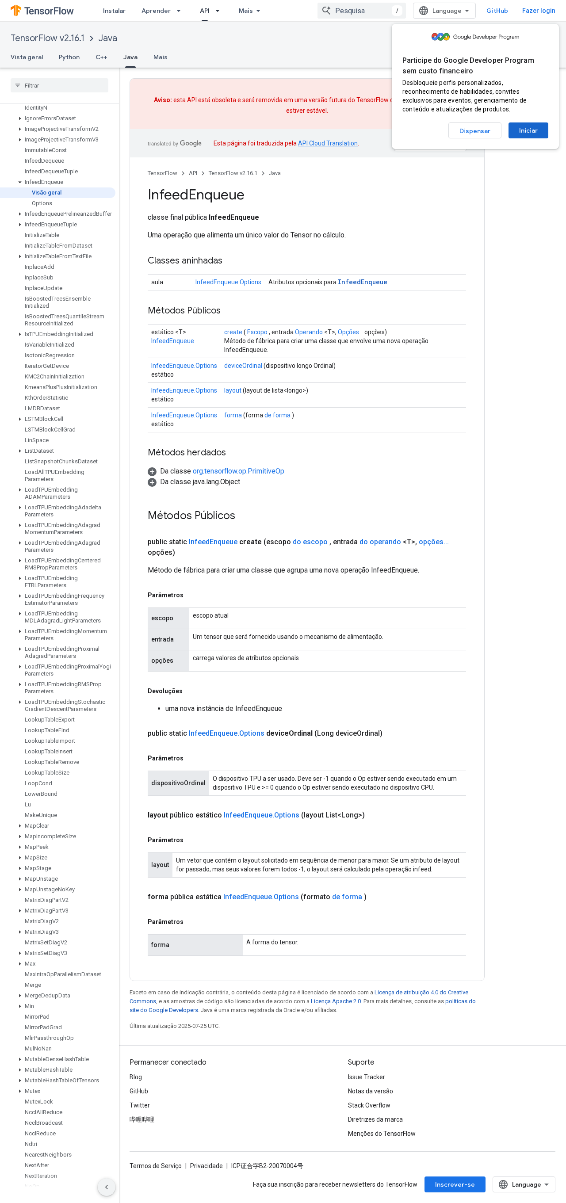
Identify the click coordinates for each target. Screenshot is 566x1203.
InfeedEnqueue (362, 282)
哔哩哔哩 (142, 1119)
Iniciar (528, 130)
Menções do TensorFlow (382, 1133)
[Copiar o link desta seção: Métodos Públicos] (229, 311)
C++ (101, 57)
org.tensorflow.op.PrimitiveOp (238, 471)
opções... (434, 542)
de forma (277, 415)
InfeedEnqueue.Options (228, 282)
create (233, 332)
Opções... (350, 332)
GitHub (497, 11)
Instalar (114, 11)
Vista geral (27, 57)
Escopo (257, 332)
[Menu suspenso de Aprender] (181, 10)
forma (233, 415)
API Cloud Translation (328, 143)
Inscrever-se (455, 1184)
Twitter (140, 1105)
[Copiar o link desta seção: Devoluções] (191, 691)
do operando (380, 542)
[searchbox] (59, 85)
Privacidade (206, 1165)
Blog (136, 1077)
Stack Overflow (369, 1105)
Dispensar (474, 131)
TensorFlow (162, 173)
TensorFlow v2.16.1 (47, 38)
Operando (309, 332)
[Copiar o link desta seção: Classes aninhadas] (231, 261)
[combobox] (361, 11)
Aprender (156, 11)
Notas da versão (370, 1091)
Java (108, 38)
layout (232, 390)
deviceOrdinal (243, 365)
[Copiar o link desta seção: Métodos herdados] (235, 453)
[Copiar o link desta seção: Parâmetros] (192, 595)
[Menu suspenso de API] (220, 10)
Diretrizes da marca (375, 1119)
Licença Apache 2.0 (336, 1001)
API (205, 11)
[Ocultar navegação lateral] (106, 1187)
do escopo (310, 542)
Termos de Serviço (156, 1165)
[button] (57, 118)
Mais (246, 11)
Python (69, 57)
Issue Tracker (366, 1077)
